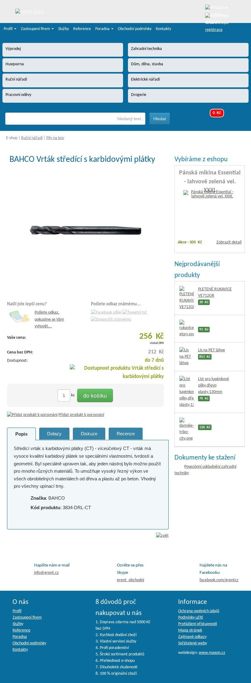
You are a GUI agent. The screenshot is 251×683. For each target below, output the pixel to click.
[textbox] (75, 119)
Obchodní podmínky (135, 29)
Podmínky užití (190, 617)
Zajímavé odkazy (192, 637)
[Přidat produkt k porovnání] (32, 415)
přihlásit (212, 21)
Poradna (103, 29)
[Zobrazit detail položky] (209, 194)
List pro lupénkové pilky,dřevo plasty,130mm (213, 385)
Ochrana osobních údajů (198, 611)
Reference (82, 29)
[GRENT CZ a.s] (29, 12)
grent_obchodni (130, 580)
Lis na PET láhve (211, 350)
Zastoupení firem (36, 29)
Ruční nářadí (32, 138)
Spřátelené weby (192, 643)
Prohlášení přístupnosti (197, 624)
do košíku (95, 395)
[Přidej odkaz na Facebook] (106, 313)
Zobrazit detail (229, 242)
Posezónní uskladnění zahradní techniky (205, 469)
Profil (8, 29)
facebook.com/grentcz (219, 580)
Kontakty (163, 29)
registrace (214, 30)
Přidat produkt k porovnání (81, 415)
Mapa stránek (190, 630)
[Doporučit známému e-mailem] (111, 319)
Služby (63, 29)
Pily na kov (55, 138)
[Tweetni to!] (134, 313)
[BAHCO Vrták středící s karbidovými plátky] (88, 230)
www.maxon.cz (212, 653)
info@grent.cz (46, 572)
